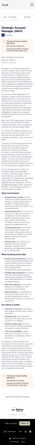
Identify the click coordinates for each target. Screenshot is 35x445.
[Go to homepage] (5, 4)
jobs (5, 17)
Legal (23, 442)
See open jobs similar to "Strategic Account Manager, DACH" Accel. (18, 49)
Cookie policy (22, 414)
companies (12, 17)
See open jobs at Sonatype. (15, 46)
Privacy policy (13, 414)
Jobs (20, 432)
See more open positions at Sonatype (17, 396)
